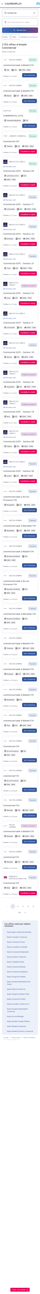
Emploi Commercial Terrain (16, 942)
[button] (34, 13)
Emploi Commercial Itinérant (16, 967)
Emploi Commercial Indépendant (18, 952)
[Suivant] (25, 912)
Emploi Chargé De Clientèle (16, 977)
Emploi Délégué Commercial (16, 1026)
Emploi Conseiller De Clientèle (17, 947)
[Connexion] (38, 3)
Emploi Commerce (29, 1037)
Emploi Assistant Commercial (16, 957)
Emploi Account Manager (15, 1016)
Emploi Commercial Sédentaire (17, 972)
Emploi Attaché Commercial (16, 989)
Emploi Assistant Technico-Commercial (20, 1031)
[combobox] (20, 13)
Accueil (6, 1037)
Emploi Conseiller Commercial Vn (18, 1004)
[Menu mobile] (2, 4)
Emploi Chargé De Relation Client (18, 994)
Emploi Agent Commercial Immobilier (19, 932)
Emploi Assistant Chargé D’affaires (18, 1021)
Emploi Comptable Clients (15, 962)
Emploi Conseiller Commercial (17, 937)
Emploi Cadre (16, 1037)
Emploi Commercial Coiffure (16, 999)
